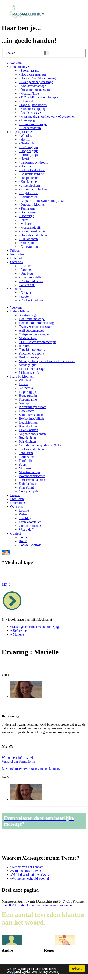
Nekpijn (25, 158)
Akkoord (77, 968)
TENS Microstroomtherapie (38, 97)
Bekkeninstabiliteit (32, 174)
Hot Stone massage (32, 74)
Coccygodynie (29, 246)
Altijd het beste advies (26, 871)
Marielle (17, 634)
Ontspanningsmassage (34, 89)
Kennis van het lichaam (27, 867)
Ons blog (26, 273)
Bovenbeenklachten (33, 231)
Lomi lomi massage (33, 124)
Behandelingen (20, 66)
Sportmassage (29, 70)
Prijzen (15, 250)
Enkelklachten (29, 185)
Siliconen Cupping (32, 109)
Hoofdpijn (26, 216)
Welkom (16, 63)
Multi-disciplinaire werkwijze (31, 874)
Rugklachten (28, 193)
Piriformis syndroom (33, 162)
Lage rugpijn (28, 147)
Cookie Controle (31, 300)
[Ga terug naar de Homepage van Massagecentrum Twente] (29, 17)
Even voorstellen (31, 277)
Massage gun (28, 120)
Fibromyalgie (28, 155)
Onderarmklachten (32, 204)
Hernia (24, 139)
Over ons (16, 262)
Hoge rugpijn (28, 151)
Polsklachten (28, 197)
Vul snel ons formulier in (18, 759)
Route (24, 296)
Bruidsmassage (30, 112)
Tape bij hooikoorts (33, 105)
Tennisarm (27, 208)
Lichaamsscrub (30, 128)
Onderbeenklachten (33, 235)
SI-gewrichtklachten (33, 189)
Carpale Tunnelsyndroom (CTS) (41, 201)
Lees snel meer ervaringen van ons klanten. (31, 768)
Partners (25, 269)
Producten (17, 254)
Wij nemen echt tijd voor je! (30, 878)
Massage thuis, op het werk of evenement (47, 116)
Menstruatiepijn (30, 227)
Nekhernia (27, 143)
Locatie (25, 266)
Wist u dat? (27, 285)
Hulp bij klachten (22, 132)
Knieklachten (28, 181)
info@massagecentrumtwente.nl (53, 905)
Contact (15, 289)
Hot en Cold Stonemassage (38, 78)
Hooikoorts (27, 166)
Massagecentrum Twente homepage (35, 627)
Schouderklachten (32, 170)
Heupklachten (29, 178)
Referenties (17, 258)
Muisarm (25, 223)
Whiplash (26, 135)
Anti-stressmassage (32, 86)
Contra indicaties (31, 281)
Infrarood (26, 101)
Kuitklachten (28, 239)
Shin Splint (27, 243)
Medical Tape (29, 93)
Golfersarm (27, 212)
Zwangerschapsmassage (36, 82)
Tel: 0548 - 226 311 (16, 905)
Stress (23, 220)
